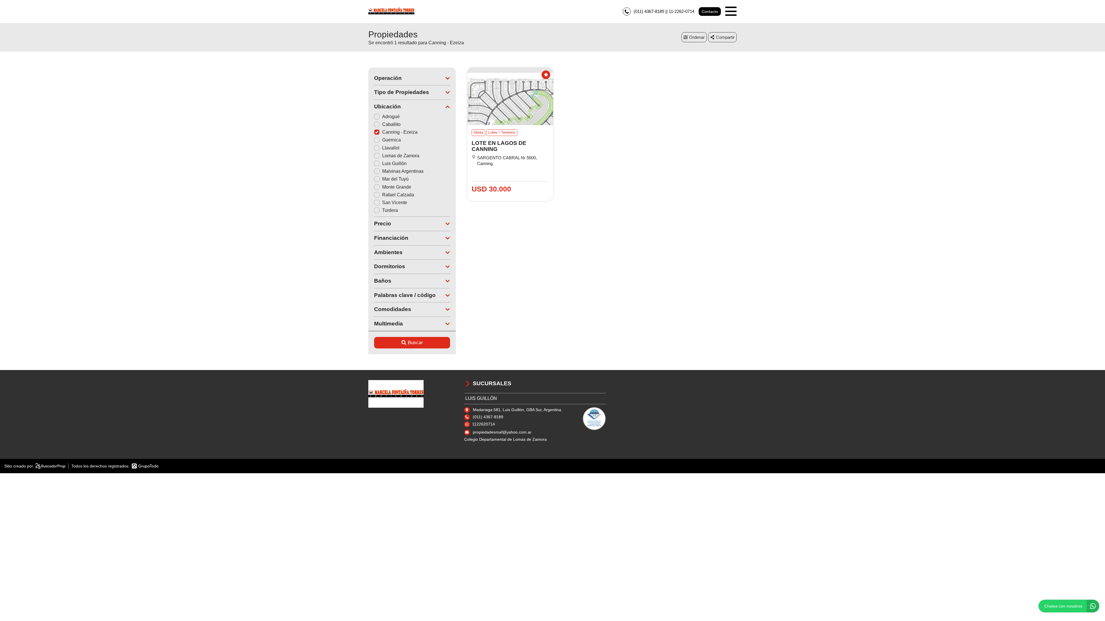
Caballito (391, 124)
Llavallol (390, 147)
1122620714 (483, 424)
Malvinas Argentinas (403, 171)
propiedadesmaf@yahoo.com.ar (502, 432)
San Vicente (394, 202)
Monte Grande (396, 187)
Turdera (390, 210)
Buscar (415, 342)
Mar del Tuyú (395, 179)
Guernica (391, 139)
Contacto (710, 11)
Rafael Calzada (398, 194)
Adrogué (391, 116)
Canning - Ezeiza (400, 132)
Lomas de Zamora (400, 155)
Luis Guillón (394, 163)
